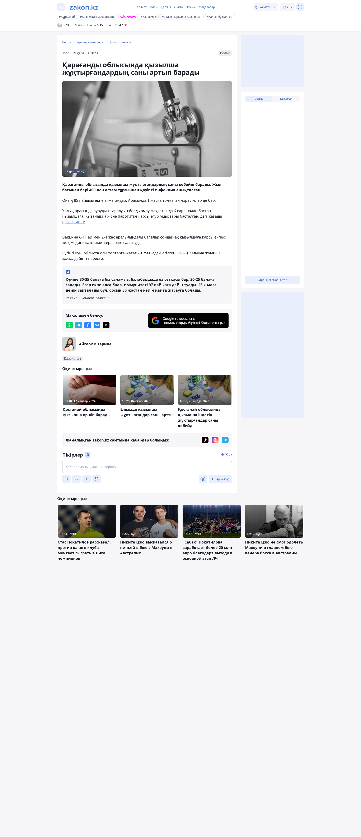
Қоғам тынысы (120, 42)
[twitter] (106, 325)
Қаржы (166, 7)
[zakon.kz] (84, 7)
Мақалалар (207, 7)
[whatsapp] (69, 325)
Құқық (190, 7)
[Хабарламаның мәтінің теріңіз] (147, 467)
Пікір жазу (220, 479)
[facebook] (88, 325)
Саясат (142, 7)
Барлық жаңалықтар (90, 42)
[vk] (97, 325)
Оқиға (178, 7)
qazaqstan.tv (73, 221)
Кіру (229, 454)
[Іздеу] (300, 7)
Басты (66, 42)
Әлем (154, 7)
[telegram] (78, 325)
